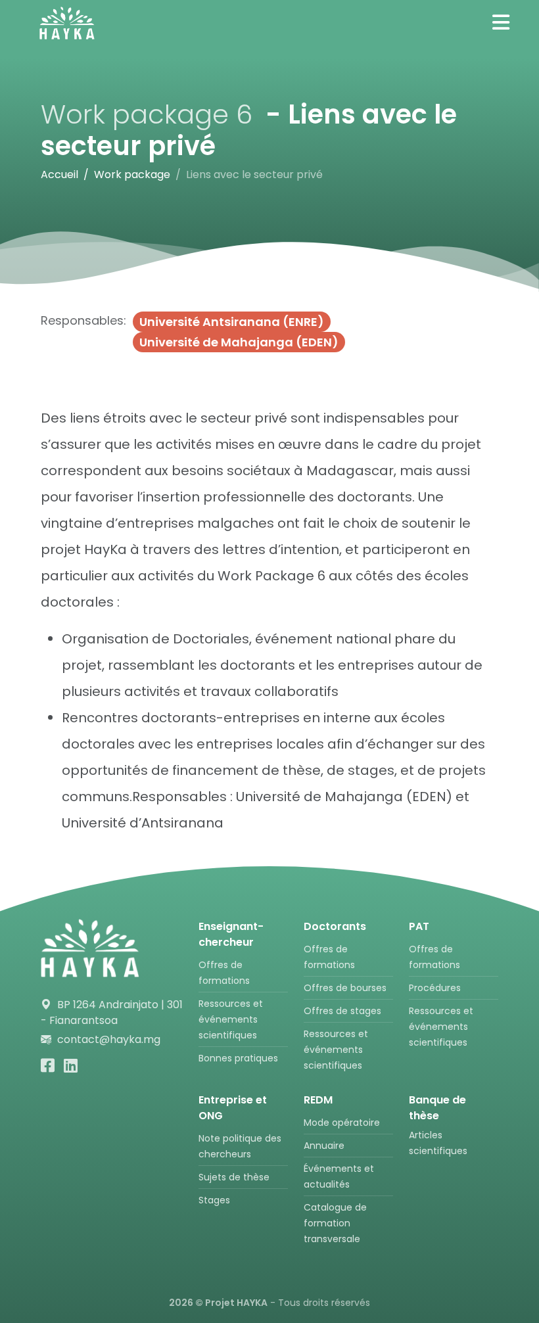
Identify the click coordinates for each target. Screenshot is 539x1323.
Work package (132, 174)
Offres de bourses (345, 987)
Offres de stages (342, 1010)
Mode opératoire (342, 1122)
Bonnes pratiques (238, 1058)
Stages (214, 1200)
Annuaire (324, 1145)
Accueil (59, 174)
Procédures (435, 987)
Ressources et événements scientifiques (231, 1019)
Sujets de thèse (234, 1177)
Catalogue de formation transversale (335, 1223)
